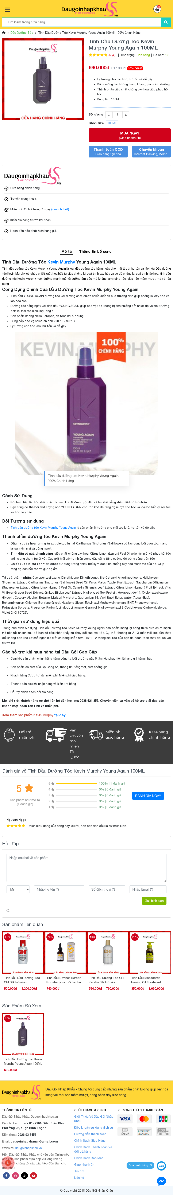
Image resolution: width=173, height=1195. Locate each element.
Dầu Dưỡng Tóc (22, 32)
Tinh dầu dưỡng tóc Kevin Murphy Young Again (43, 527)
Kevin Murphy (61, 261)
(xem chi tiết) (60, 209)
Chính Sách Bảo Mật (88, 1158)
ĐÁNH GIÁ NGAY (148, 796)
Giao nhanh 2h (84, 1164)
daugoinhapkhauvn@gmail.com (34, 1141)
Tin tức (79, 1171)
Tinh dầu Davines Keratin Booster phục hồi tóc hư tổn (63, 980)
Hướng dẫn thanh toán (90, 1134)
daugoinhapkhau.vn (28, 1148)
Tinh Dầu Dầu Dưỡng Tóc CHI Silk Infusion (22, 980)
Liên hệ (79, 1177)
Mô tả (66, 251)
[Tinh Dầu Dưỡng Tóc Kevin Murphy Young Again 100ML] (43, 79)
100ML (111, 123)
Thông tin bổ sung (95, 251)
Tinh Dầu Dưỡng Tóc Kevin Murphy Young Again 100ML (23, 1061)
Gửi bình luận (154, 901)
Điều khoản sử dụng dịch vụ (93, 1127)
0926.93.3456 (27, 1134)
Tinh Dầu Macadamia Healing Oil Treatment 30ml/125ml (146, 980)
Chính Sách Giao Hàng (89, 1140)
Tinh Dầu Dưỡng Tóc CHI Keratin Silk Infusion (106, 980)
